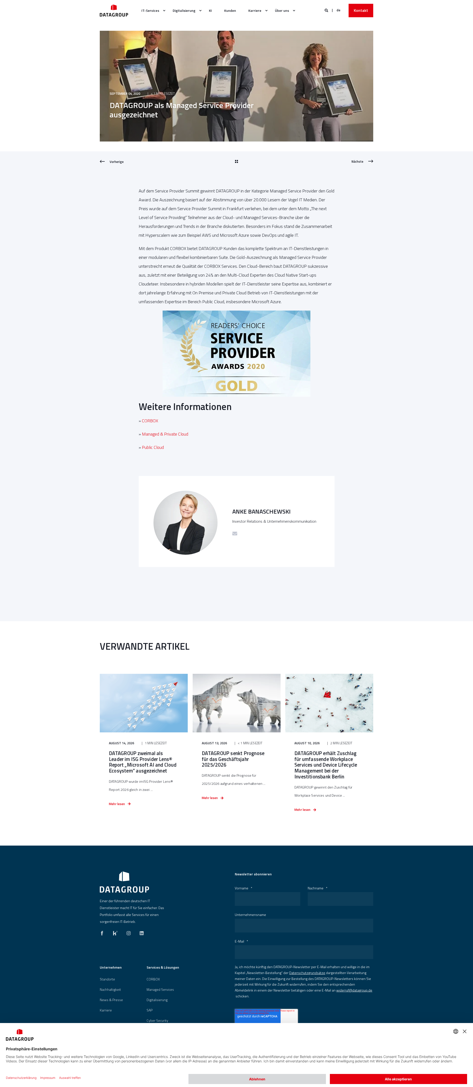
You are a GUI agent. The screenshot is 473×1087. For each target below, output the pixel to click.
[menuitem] (151, 10)
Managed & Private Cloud (165, 434)
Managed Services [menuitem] (160, 989)
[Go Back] (236, 162)
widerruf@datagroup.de (354, 990)
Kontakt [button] (361, 10)
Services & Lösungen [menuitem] (163, 968)
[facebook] (103, 932)
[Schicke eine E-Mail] (234, 533)
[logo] (124, 882)
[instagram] (128, 932)
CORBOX (150, 420)
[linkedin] (140, 932)
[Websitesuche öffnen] (327, 10)
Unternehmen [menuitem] (111, 968)
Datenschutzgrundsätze (307, 972)
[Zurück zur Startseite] (114, 10)
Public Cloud (153, 447)
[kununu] (115, 932)
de (338, 10)
